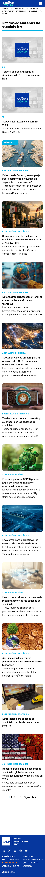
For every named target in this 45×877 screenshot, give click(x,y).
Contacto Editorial (10, 857)
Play (16, 842)
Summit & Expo (21, 839)
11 (21, 794)
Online (17, 836)
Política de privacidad (33, 857)
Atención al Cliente (10, 864)
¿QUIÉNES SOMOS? (30, 861)
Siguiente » (30, 794)
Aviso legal (28, 864)
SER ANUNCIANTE (9, 861)
